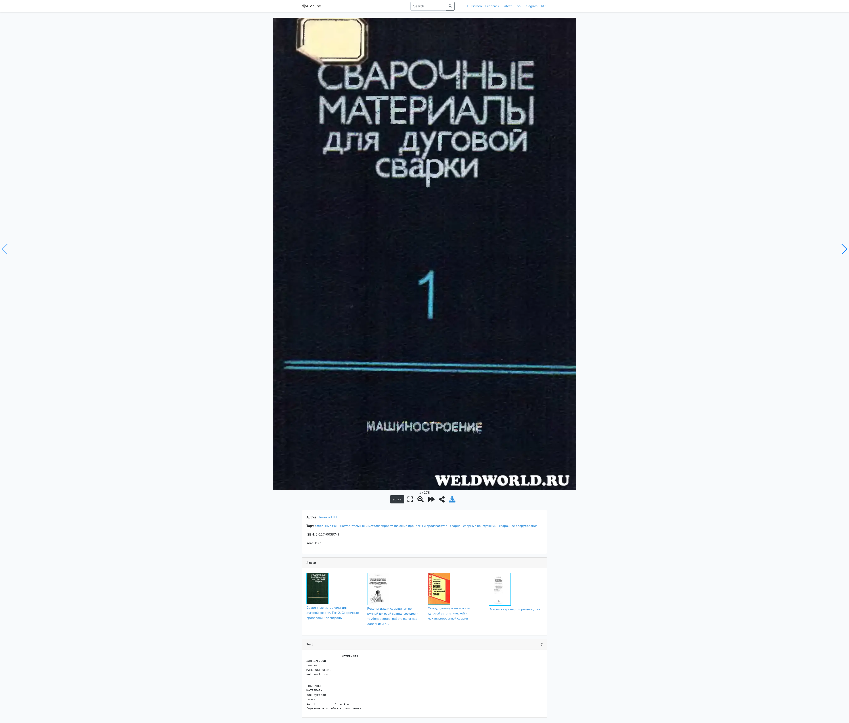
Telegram (530, 6)
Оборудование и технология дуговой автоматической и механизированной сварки (449, 613)
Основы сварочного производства (514, 609)
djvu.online (311, 6)
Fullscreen (474, 6)
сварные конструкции (480, 526)
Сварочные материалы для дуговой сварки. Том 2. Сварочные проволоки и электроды (332, 612)
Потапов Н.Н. (327, 517)
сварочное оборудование (519, 526)
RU (543, 6)
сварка (456, 526)
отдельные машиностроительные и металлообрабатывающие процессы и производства (382, 526)
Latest (507, 6)
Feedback (492, 6)
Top (517, 6)
